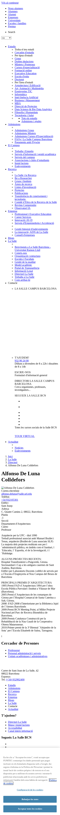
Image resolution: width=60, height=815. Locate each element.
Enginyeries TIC (23, 91)
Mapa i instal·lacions (19, 725)
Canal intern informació (20, 731)
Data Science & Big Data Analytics (33, 109)
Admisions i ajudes (31, 121)
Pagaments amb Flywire (27, 142)
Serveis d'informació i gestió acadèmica (35, 154)
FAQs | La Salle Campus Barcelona (33, 139)
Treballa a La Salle (24, 277)
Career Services (23, 217)
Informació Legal (24, 271)
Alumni (12, 14)
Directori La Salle (24, 274)
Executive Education (25, 73)
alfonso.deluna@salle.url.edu (16, 493)
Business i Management (27, 100)
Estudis (12, 46)
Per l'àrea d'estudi (24, 82)
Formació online (23, 70)
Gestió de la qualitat (25, 262)
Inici (10, 456)
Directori (12, 462)
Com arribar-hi (22, 280)
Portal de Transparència (27, 268)
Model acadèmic (23, 265)
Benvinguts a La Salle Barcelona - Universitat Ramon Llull (33, 248)
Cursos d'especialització (27, 67)
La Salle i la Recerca (25, 175)
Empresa (12, 211)
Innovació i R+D (23, 220)
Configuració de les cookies (30, 790)
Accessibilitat (15, 728)
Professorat (14, 650)
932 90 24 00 (22, 360)
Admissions (14, 124)
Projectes (19, 190)
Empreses (13, 17)
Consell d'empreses (25, 235)
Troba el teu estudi (24, 49)
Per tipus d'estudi (23, 55)
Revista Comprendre (25, 205)
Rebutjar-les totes (30, 799)
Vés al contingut (9, 2)
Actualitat (13, 441)
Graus (18, 58)
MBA (18, 103)
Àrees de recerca (23, 184)
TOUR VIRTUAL (25, 436)
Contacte (12, 283)
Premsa (12, 26)
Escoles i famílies (17, 23)
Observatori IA (22, 208)
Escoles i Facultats (24, 259)
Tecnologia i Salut (24, 115)
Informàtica (21, 94)
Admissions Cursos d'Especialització (34, 136)
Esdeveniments (22, 166)
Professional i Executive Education (33, 214)
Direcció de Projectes (26, 106)
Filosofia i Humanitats (26, 112)
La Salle (12, 241)
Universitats (14, 20)
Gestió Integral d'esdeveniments (31, 229)
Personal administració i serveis (24, 653)
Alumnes (13, 11)
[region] (30, 781)
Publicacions (21, 193)
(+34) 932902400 (15, 679)
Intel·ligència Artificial (26, 97)
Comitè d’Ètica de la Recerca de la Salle (36, 202)
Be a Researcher (23, 178)
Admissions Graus (24, 130)
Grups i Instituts (23, 181)
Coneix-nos (21, 253)
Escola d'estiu (22, 76)
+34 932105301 (9, 499)
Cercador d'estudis (24, 52)
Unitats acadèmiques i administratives (27, 656)
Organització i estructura (27, 256)
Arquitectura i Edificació (27, 85)
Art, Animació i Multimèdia (29, 88)
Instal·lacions (21, 163)
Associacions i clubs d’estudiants (32, 160)
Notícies (19, 447)
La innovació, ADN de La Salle (31, 232)
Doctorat (19, 79)
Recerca (12, 169)
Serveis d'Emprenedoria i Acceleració (34, 223)
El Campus (14, 145)
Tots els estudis (29, 118)
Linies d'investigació (25, 187)
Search (11, 32)
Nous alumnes (15, 8)
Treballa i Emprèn (24, 151)
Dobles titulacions (24, 61)
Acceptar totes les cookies (30, 809)
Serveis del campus (25, 157)
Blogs (11, 238)
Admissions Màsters (25, 133)
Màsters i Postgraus (25, 64)
